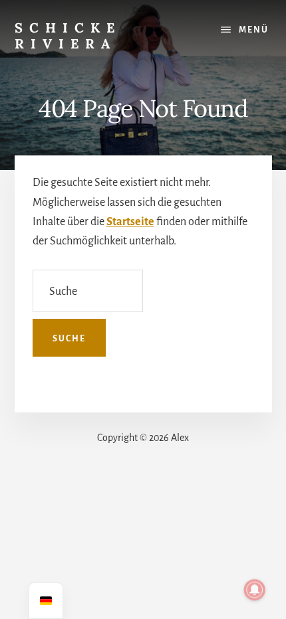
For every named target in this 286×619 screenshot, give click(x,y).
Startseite (130, 222)
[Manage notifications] (254, 589)
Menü (254, 30)
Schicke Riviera (68, 35)
